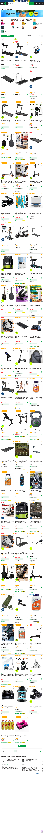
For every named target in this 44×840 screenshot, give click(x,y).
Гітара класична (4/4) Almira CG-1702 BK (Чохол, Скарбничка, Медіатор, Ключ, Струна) (7, 152)
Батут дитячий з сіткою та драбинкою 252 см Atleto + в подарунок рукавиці (35, 213)
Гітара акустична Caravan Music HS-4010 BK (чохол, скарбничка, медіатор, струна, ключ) (7, 305)
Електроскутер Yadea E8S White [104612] (21, 244)
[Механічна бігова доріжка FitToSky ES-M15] (36, 632)
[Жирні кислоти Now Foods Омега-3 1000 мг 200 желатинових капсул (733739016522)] (36, 602)
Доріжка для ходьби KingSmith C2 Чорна (36, 90)
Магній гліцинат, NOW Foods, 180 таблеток (21, 644)
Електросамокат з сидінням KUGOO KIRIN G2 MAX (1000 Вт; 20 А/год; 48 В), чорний (7, 182)
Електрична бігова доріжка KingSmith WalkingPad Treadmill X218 (21, 553)
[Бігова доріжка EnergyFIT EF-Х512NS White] (7, 232)
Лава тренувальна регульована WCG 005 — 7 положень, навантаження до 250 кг (7, 430)
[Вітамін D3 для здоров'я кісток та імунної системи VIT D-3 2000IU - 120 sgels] (36, 386)
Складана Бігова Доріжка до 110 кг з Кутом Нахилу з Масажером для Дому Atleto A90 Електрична (7, 337)
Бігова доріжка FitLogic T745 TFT (36, 273)
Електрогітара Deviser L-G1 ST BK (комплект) (7, 583)
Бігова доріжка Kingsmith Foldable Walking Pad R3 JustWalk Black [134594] (7, 91)
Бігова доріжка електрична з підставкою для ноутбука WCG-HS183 (35, 244)
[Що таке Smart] (18, 39)
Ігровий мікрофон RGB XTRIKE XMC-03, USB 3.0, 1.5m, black (7, 368)
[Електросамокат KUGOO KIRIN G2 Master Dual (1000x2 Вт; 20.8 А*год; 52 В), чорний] (36, 572)
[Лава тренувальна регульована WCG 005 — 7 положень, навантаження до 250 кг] (7, 419)
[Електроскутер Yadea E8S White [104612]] (21, 232)
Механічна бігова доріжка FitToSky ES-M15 (36, 644)
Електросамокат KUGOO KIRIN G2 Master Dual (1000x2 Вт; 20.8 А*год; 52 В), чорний (36, 584)
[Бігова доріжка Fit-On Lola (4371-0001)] (21, 325)
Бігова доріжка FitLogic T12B (20, 120)
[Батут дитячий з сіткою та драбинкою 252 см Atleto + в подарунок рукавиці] (36, 201)
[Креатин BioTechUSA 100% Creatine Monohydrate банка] (7, 262)
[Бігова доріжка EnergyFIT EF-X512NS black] (23, 760)
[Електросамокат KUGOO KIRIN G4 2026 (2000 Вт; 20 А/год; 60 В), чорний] (21, 356)
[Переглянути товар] (1, 149)
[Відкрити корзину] (42, 3)
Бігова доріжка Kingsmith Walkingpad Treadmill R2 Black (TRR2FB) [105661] (21, 91)
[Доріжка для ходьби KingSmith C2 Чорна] (36, 79)
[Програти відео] (42, 301)
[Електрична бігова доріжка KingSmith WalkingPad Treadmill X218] (21, 541)
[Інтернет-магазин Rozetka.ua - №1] (5, 3)
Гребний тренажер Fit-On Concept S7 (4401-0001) (36, 553)
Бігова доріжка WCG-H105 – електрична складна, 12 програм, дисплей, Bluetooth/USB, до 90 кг (7, 121)
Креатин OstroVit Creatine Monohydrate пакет (20, 274)
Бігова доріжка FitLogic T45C (20, 60)
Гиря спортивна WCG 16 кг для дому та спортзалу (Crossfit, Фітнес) (35, 430)
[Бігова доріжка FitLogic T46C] (7, 386)
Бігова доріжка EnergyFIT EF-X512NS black (31, 760)
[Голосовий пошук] (28, 3)
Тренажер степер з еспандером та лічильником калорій (7, 644)
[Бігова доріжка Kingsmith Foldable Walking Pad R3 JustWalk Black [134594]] (7, 79)
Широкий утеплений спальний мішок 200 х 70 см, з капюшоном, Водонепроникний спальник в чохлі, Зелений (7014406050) (7, 614)
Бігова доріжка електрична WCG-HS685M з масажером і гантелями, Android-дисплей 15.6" (21, 614)
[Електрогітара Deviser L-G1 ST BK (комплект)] (7, 572)
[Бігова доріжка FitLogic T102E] (36, 140)
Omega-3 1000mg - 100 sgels (6, 490)
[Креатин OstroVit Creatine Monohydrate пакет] (21, 262)
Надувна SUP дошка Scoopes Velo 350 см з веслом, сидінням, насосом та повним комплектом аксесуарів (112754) (21, 213)
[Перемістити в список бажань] (13, 42)
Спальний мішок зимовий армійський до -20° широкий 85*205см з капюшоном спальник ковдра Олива (36, 368)
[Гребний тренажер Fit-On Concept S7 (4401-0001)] (36, 541)
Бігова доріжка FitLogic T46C (6, 397)
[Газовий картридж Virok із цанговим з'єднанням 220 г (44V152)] (21, 480)
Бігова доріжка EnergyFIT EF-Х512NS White (6, 244)
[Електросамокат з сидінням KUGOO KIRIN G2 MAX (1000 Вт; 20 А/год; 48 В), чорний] (7, 170)
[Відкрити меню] (2, 3)
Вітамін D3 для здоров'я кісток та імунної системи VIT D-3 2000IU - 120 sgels (36, 398)
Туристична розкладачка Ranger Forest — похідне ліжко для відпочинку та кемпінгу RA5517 (21, 461)
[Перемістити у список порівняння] (13, 44)
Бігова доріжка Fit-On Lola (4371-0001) (21, 337)
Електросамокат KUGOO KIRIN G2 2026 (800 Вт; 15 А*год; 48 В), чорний (36, 182)
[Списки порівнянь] (39, 3)
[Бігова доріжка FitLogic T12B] (21, 110)
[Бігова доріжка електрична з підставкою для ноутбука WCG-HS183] (36, 232)
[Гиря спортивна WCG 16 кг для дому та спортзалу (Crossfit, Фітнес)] (36, 419)
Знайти (31, 3)
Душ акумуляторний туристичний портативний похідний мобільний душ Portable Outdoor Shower (7, 675)
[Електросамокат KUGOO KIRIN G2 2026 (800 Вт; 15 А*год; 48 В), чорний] (36, 170)
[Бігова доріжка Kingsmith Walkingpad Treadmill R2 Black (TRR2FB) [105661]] (21, 79)
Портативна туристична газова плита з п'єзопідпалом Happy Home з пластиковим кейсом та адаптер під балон (7, 706)
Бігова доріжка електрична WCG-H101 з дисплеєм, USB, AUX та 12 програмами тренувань (36, 461)
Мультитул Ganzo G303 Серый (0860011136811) (35, 675)
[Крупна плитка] (40, 36)
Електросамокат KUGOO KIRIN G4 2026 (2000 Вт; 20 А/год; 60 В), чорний (21, 368)
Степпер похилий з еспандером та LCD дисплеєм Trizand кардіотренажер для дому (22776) (7, 213)
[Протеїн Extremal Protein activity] (21, 694)
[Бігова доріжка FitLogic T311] (7, 49)
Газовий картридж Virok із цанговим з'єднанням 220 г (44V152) (20, 491)
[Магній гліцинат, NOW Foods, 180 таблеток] (21, 632)
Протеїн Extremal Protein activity (21, 705)
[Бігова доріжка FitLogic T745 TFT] (36, 262)
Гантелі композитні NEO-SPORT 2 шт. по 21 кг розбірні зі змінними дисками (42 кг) (36, 706)
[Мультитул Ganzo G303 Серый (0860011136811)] (36, 663)
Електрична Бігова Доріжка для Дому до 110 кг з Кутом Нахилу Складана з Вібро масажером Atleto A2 (7, 553)
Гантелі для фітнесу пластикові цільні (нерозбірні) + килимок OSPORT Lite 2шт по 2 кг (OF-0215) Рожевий (21, 736)
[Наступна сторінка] (40, 751)
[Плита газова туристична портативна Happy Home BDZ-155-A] (36, 325)
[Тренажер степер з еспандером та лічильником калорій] (7, 632)
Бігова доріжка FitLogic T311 (6, 60)
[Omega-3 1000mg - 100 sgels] (7, 480)
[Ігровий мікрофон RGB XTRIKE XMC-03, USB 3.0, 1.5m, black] (7, 356)
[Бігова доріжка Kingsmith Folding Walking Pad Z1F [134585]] (7, 449)
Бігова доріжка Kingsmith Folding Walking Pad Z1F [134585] (7, 461)
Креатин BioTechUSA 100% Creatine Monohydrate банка (6, 274)
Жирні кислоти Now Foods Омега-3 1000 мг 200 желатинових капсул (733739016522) (35, 614)
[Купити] (13, 65)
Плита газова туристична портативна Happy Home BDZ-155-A (36, 337)
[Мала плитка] (42, 36)
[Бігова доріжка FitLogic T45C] (21, 49)
